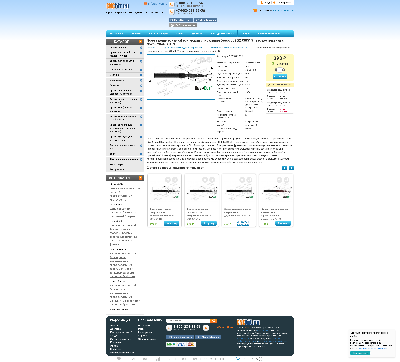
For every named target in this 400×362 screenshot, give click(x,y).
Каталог (121, 42)
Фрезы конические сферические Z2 (228, 47)
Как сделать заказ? (222, 33)
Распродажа (116, 169)
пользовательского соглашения (272, 341)
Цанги (112, 153)
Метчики (114, 74)
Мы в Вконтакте (183, 20)
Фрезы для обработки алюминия (122, 63)
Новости (136, 33)
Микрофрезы (117, 80)
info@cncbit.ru (157, 3)
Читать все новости (119, 310)
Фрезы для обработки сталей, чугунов (122, 54)
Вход (267, 2)
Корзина (143, 335)
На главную (117, 33)
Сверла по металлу (120, 69)
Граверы (114, 85)
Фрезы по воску (118, 47)
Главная (151, 47)
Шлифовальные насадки (123, 159)
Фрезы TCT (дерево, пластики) (121, 109)
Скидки (246, 33)
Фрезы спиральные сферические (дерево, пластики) (122, 128)
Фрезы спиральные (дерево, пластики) (120, 92)
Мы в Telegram (208, 20)
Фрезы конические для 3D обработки (123, 118)
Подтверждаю (360, 353)
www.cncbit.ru (263, 330)
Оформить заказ (147, 339)
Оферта (114, 345)
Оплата (180, 33)
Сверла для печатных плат (122, 147)
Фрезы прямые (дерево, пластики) (123, 101)
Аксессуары (116, 164)
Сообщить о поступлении (243, 223)
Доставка (197, 33)
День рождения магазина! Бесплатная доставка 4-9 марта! (124, 212)
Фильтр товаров (158, 33)
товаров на (283, 10)
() (136, 359)
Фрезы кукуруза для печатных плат (121, 138)
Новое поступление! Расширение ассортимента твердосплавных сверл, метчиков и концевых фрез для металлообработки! (123, 265)
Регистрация (284, 2)
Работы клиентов (185, 25)
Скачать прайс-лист (270, 33)
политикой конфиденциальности (373, 348)
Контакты (115, 342)
